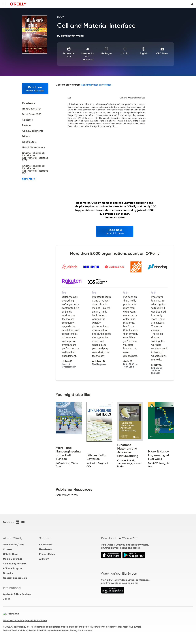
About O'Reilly (12, 538)
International (12, 588)
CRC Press (162, 53)
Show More (28, 179)
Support (45, 538)
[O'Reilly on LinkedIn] (17, 522)
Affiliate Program (13, 568)
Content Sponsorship (15, 577)
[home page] (18, 4)
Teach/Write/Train (13, 544)
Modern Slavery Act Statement (77, 630)
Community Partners (14, 563)
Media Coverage (12, 558)
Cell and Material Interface (96, 84)
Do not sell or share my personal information (25, 620)
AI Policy (44, 558)
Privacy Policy (47, 554)
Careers (7, 549)
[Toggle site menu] (4, 4)
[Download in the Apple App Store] (111, 557)
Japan (6, 598)
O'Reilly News (10, 554)
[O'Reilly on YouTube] (22, 522)
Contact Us (45, 544)
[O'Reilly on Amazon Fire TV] (112, 592)
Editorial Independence (48, 630)
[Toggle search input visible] (192, 4)
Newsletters (45, 549)
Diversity (8, 573)
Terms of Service (11, 630)
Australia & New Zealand (17, 594)
